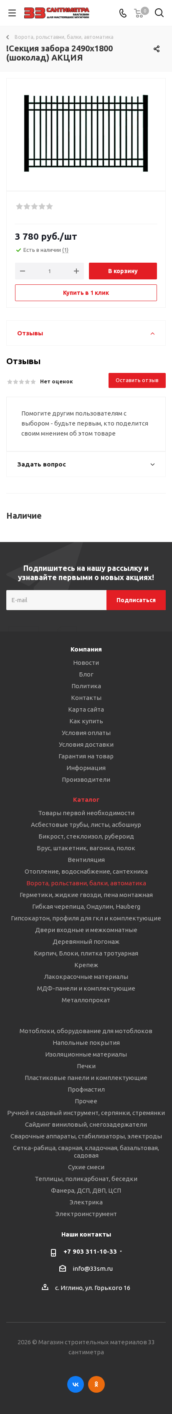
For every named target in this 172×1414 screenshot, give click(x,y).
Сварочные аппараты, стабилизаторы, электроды (86, 1136)
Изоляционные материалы (86, 1054)
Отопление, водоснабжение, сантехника (86, 871)
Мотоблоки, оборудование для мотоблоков (86, 1030)
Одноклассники (96, 1384)
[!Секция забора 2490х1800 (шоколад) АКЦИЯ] (86, 131)
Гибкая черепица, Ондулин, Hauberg (86, 906)
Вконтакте (75, 1384)
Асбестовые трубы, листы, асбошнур (86, 824)
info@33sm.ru (93, 1268)
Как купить (86, 721)
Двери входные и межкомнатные (86, 929)
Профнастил (86, 1089)
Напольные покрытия (86, 1042)
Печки (86, 1065)
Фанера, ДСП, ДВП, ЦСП (86, 1190)
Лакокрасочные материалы (86, 976)
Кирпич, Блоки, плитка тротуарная (86, 953)
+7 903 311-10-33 (90, 1251)
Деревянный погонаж (86, 941)
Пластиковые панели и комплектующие (86, 1077)
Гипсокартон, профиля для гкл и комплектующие (86, 918)
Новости (86, 662)
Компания (86, 649)
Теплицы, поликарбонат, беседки (86, 1178)
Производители (86, 779)
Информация (86, 767)
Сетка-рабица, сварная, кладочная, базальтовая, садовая (86, 1151)
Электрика (86, 1202)
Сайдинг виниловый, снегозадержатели (86, 1124)
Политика (86, 685)
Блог (86, 674)
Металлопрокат (86, 999)
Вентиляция (86, 859)
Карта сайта (86, 709)
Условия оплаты (86, 732)
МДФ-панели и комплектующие (86, 988)
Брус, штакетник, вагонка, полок (86, 847)
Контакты (86, 697)
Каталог (86, 799)
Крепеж (86, 964)
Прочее (86, 1101)
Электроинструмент (86, 1213)
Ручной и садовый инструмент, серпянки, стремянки (86, 1112)
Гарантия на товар (86, 756)
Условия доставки (86, 744)
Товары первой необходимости (86, 812)
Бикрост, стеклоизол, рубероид (86, 836)
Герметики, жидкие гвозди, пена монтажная (86, 894)
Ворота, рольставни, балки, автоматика (86, 883)
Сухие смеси (86, 1167)
